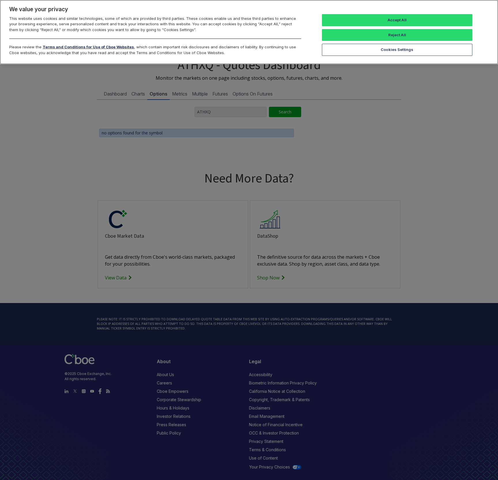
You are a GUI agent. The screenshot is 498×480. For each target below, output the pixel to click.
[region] (249, 32)
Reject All (397, 35)
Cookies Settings (397, 49)
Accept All (397, 20)
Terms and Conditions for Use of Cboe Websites (88, 47)
